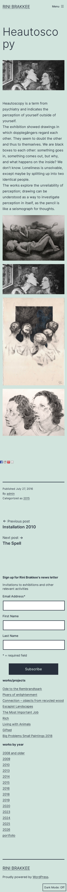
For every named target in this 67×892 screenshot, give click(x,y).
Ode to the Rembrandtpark (22, 689)
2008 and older (14, 753)
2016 (6, 788)
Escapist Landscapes (18, 706)
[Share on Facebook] (1, 462)
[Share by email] (12, 462)
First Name (11, 616)
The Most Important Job (20, 712)
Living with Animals (17, 724)
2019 (6, 800)
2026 (6, 829)
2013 (6, 770)
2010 (6, 765)
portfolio (9, 835)
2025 (6, 824)
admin (11, 493)
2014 (6, 776)
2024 (6, 818)
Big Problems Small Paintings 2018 (27, 736)
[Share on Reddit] (5, 462)
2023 (6, 812)
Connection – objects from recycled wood (33, 700)
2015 (26, 498)
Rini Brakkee (16, 6)
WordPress (40, 877)
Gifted (7, 730)
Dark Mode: (51, 887)
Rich (6, 718)
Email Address (14, 596)
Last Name (10, 636)
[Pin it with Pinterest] (8, 462)
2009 (6, 759)
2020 (6, 806)
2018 (6, 794)
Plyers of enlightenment (20, 694)
